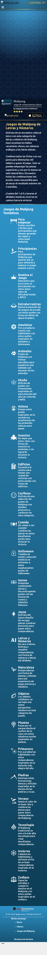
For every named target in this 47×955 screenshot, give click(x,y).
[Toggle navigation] (2, 7)
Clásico (20, 927)
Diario (19, 922)
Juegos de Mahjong (26, 931)
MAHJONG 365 (36, 2)
